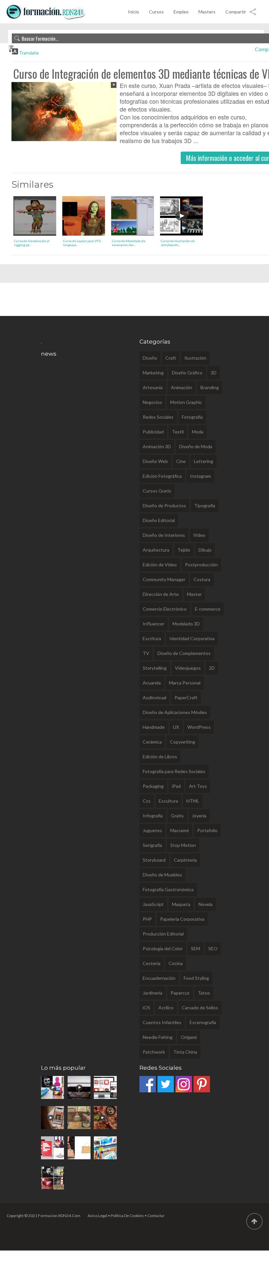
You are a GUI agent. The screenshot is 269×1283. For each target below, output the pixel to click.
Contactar (156, 1215)
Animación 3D (157, 446)
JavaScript (153, 904)
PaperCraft (186, 697)
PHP (147, 919)
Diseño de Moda (195, 446)
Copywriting (182, 742)
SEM (195, 948)
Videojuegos (188, 668)
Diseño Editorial (159, 520)
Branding (209, 387)
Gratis (177, 815)
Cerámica (152, 742)
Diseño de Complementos (184, 653)
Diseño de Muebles (162, 874)
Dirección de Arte (161, 594)
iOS (146, 1007)
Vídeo (199, 535)
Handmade (154, 727)
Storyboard (154, 860)
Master (194, 594)
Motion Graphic (186, 402)
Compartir (235, 11)
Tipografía (204, 505)
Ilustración (195, 358)
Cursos (156, 11)
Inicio (133, 11)
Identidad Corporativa (192, 638)
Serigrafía (152, 845)
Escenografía (203, 1022)
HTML (192, 801)
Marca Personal (184, 682)
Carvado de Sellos (200, 1007)
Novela (205, 904)
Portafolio (207, 830)
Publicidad (153, 431)
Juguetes (152, 830)
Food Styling (196, 978)
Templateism (104, 1247)
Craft (170, 358)
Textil (178, 431)
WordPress (199, 727)
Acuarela (152, 682)
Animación (181, 387)
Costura (202, 579)
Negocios (152, 402)
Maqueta (181, 904)
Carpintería (185, 860)
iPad (176, 786)
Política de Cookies (127, 1215)
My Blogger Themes (50, 1247)
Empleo (181, 11)
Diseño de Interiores (164, 535)
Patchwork (154, 1052)
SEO (212, 948)
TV (146, 653)
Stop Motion (183, 845)
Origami (189, 1037)
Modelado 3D (186, 623)
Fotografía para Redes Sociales (174, 771)
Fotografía (192, 417)
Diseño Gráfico (187, 372)
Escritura (152, 638)
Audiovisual (154, 697)
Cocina (176, 963)
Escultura (168, 801)
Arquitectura (156, 550)
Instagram (200, 476)
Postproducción (201, 564)
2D (212, 668)
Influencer (153, 623)
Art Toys (198, 786)
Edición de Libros (160, 756)
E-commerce (207, 609)
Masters (207, 11)
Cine (181, 461)
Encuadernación (159, 978)
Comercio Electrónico (165, 609)
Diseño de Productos (164, 505)
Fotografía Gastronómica (168, 889)
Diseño (150, 358)
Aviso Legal (97, 1215)
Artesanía (153, 387)
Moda (197, 431)
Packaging (153, 786)
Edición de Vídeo (160, 564)
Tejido (183, 550)
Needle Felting (158, 1037)
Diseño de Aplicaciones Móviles (175, 712)
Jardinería (152, 993)
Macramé (179, 830)
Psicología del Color (163, 948)
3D (214, 372)
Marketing (153, 372)
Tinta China (185, 1052)
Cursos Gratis (157, 491)
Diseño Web (155, 461)
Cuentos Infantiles (162, 1022)
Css (147, 801)
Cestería (151, 963)
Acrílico (166, 1007)
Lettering (203, 461)
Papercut (180, 993)
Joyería (199, 815)
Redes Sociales (158, 417)
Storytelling (155, 668)
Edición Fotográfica (162, 476)
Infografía (153, 815)
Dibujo (205, 550)
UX (176, 727)
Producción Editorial (163, 933)
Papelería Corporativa (182, 919)
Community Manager (164, 579)
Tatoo (204, 993)
